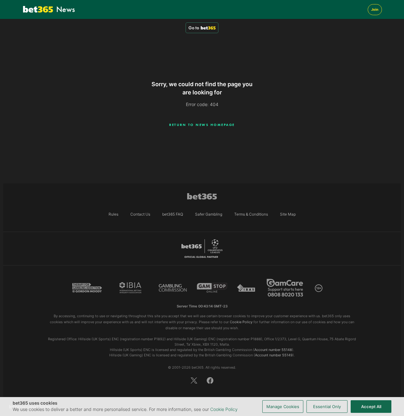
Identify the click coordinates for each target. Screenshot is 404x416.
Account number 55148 (273, 350)
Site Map (288, 214)
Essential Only (327, 406)
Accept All (371, 406)
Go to (193, 28)
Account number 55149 (274, 355)
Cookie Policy (224, 409)
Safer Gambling (208, 214)
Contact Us (140, 214)
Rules (113, 214)
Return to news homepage (202, 124)
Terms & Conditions (251, 214)
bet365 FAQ (172, 214)
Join (374, 9)
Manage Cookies (282, 406)
